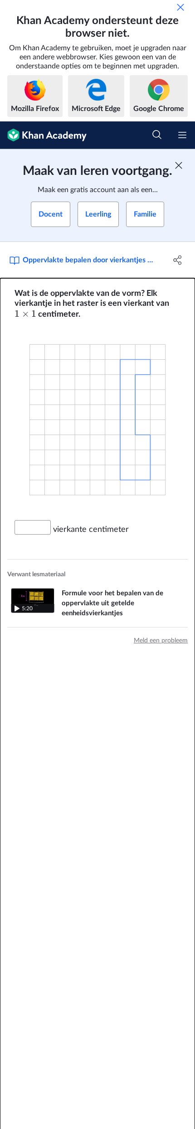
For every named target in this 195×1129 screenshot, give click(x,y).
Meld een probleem (161, 640)
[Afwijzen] (180, 7)
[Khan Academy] (43, 135)
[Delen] (178, 260)
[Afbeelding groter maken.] (97, 419)
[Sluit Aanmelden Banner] (179, 165)
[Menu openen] (182, 135)
